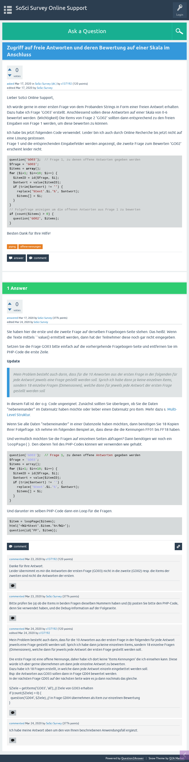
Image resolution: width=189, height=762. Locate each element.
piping (12, 246)
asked (10, 83)
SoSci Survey (45, 87)
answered (12, 317)
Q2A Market (176, 758)
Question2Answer (132, 758)
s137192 (66, 83)
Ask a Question (87, 31)
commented (16, 559)
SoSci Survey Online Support (51, 8)
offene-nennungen (30, 246)
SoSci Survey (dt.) (46, 83)
